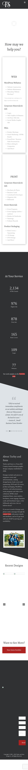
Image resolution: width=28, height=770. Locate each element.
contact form (7, 514)
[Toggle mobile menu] (25, 2)
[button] (4, 604)
